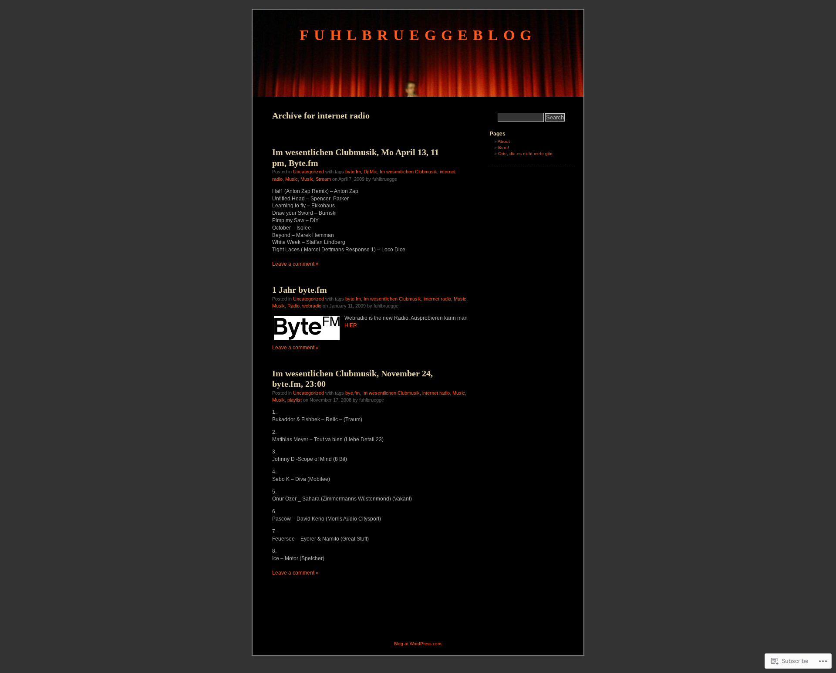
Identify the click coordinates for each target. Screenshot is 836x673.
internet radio (437, 298)
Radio (293, 305)
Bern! (503, 147)
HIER (350, 325)
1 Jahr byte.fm (299, 289)
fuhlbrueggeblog (418, 35)
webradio (311, 305)
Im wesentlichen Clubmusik (408, 171)
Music (291, 179)
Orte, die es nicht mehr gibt (525, 153)
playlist (294, 399)
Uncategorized (308, 171)
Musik (306, 179)
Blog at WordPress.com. (418, 643)
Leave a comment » (295, 264)
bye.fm (352, 393)
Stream (323, 179)
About (504, 141)
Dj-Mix (370, 171)
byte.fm (353, 171)
